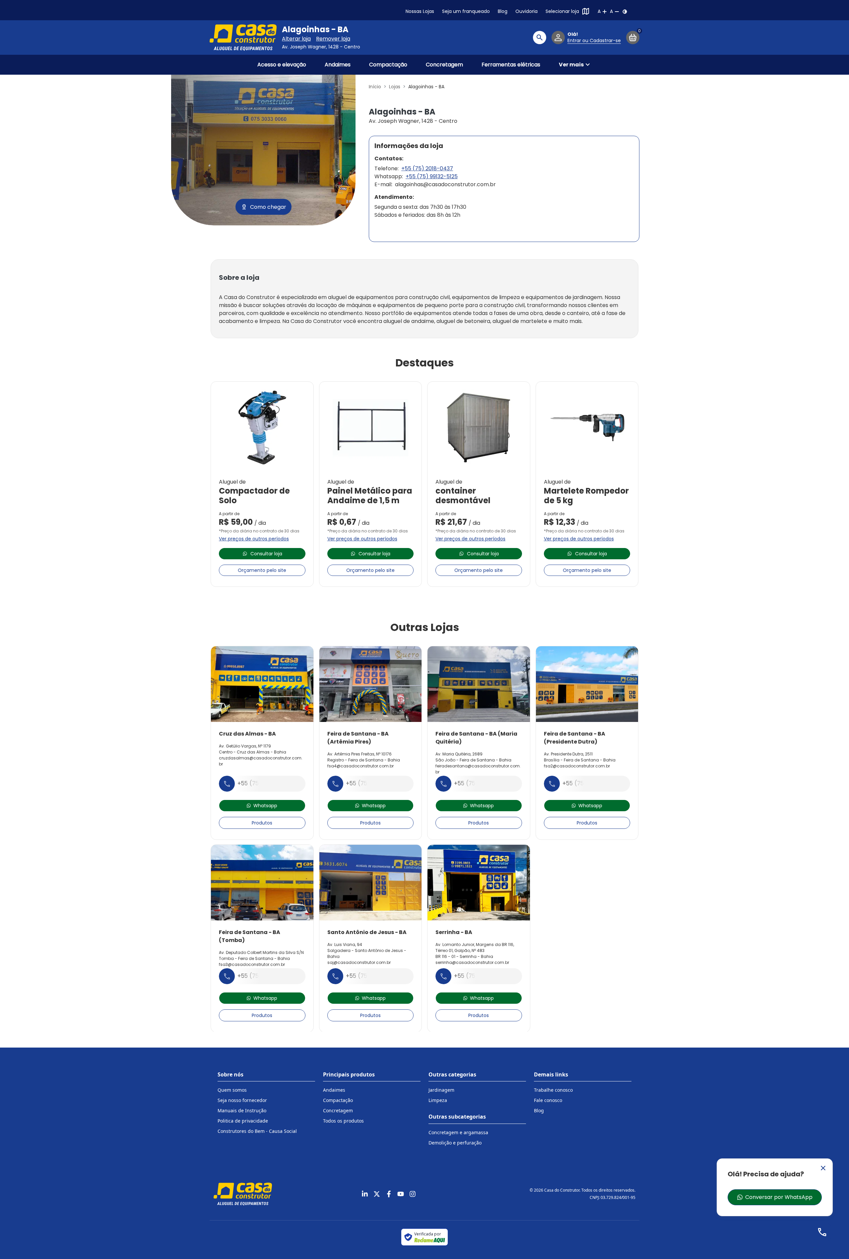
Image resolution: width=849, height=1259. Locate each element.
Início (375, 86)
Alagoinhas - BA (315, 29)
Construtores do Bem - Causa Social (257, 1131)
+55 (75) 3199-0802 (265, 783)
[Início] (243, 37)
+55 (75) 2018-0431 (373, 976)
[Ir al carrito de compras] (632, 37)
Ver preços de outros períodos (254, 538)
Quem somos (232, 1090)
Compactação (388, 64)
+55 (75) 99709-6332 (376, 783)
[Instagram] (412, 1194)
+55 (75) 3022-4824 (591, 783)
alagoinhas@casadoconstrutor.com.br (445, 184)
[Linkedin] (364, 1194)
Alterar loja (296, 38)
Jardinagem (441, 1090)
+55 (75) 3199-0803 (482, 976)
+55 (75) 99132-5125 (432, 176)
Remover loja (333, 38)
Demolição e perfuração (455, 1143)
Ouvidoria (526, 11)
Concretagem (444, 64)
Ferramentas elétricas (511, 64)
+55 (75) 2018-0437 (427, 168)
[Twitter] (376, 1194)
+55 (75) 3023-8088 (266, 976)
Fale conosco (548, 1100)
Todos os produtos (343, 1121)
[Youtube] (400, 1194)
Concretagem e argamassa (458, 1132)
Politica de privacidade (243, 1121)
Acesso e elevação (281, 64)
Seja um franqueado (466, 11)
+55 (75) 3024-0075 (482, 783)
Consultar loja (266, 553)
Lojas (394, 86)
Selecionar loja (562, 11)
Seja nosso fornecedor (242, 1100)
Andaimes (338, 64)
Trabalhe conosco (553, 1090)
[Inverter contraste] (624, 11)
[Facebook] (388, 1194)
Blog (502, 11)
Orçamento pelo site (262, 570)
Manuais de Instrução (242, 1110)
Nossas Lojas (420, 11)
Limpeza (437, 1100)
